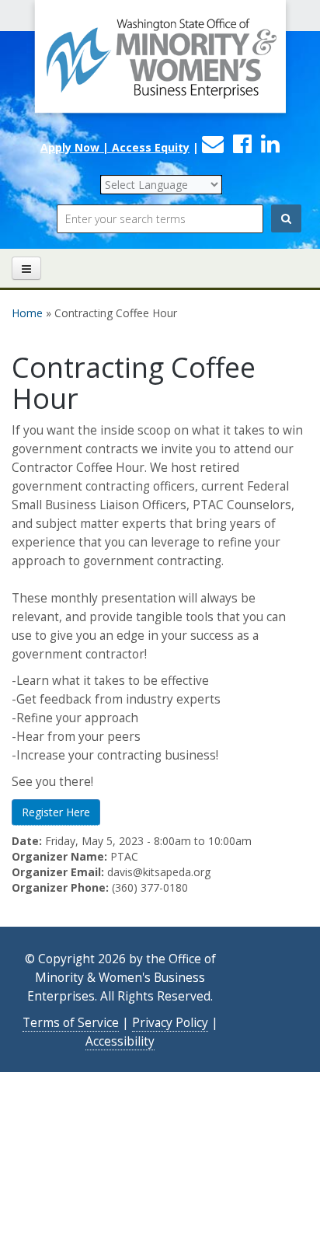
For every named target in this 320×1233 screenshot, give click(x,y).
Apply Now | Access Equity (115, 147)
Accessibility (120, 1041)
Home (27, 313)
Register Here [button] (56, 812)
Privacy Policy (170, 1023)
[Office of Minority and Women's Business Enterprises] (160, 66)
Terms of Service (71, 1023)
